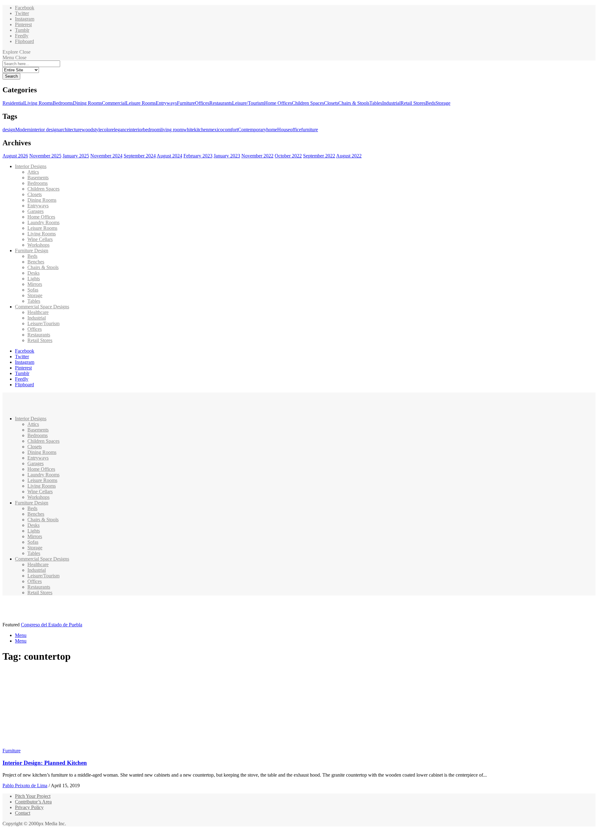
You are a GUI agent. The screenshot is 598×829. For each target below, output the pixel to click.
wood (87, 129)
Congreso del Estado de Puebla (51, 624)
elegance (120, 129)
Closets (331, 103)
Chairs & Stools (353, 103)
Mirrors (34, 284)
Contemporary (252, 129)
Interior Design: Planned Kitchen (44, 762)
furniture (309, 129)
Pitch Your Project (32, 796)
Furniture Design (31, 250)
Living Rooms (38, 103)
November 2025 (45, 155)
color (107, 129)
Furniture (186, 103)
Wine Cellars (40, 239)
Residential (13, 103)
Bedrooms (63, 103)
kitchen (201, 129)
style (97, 129)
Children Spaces (308, 103)
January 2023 (227, 155)
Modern (23, 129)
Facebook (24, 7)
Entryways (166, 103)
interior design (45, 129)
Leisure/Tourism (248, 103)
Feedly (21, 35)
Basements (38, 177)
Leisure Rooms (141, 103)
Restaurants (220, 103)
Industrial (391, 103)
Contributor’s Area (33, 801)
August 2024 (169, 155)
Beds (430, 103)
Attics (33, 172)
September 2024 (140, 155)
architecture (70, 129)
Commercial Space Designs (42, 306)
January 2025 (76, 155)
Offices (202, 103)
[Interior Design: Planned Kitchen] (60, 745)
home (271, 129)
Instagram (24, 19)
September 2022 (319, 155)
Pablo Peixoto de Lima (24, 785)
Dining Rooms (87, 103)
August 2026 (15, 155)
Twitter (22, 13)
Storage (442, 103)
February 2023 (197, 155)
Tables (375, 103)
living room (171, 129)
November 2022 (257, 155)
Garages (35, 211)
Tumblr (22, 30)
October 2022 (288, 155)
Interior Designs (30, 166)
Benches (35, 261)
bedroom (151, 129)
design (8, 129)
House (283, 129)
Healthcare (38, 312)
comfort (230, 129)
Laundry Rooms (43, 222)
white (188, 129)
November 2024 (106, 155)
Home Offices (278, 103)
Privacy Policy (29, 807)
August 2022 (349, 155)
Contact (22, 813)
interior (136, 129)
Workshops (38, 245)
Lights (33, 278)
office (295, 129)
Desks (33, 273)
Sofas (32, 289)
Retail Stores (413, 103)
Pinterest (23, 24)
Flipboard (24, 41)
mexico (215, 129)
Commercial (114, 103)
